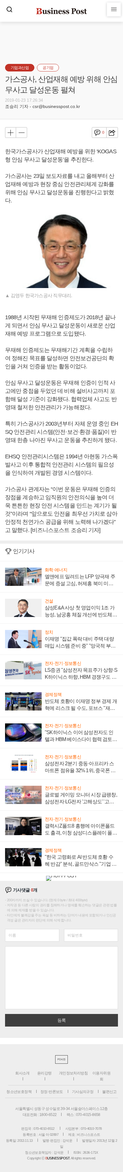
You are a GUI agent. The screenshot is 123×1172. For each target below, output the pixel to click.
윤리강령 (44, 1073)
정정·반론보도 (51, 1092)
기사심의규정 (82, 1092)
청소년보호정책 (19, 1092)
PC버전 (61, 1059)
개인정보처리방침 (73, 1073)
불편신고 (109, 1092)
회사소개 (22, 1073)
